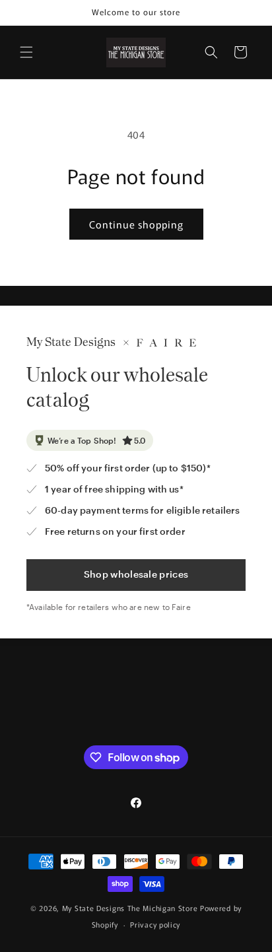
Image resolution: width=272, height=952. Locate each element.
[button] (26, 52)
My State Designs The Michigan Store (131, 907)
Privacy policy (155, 924)
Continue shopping (136, 224)
